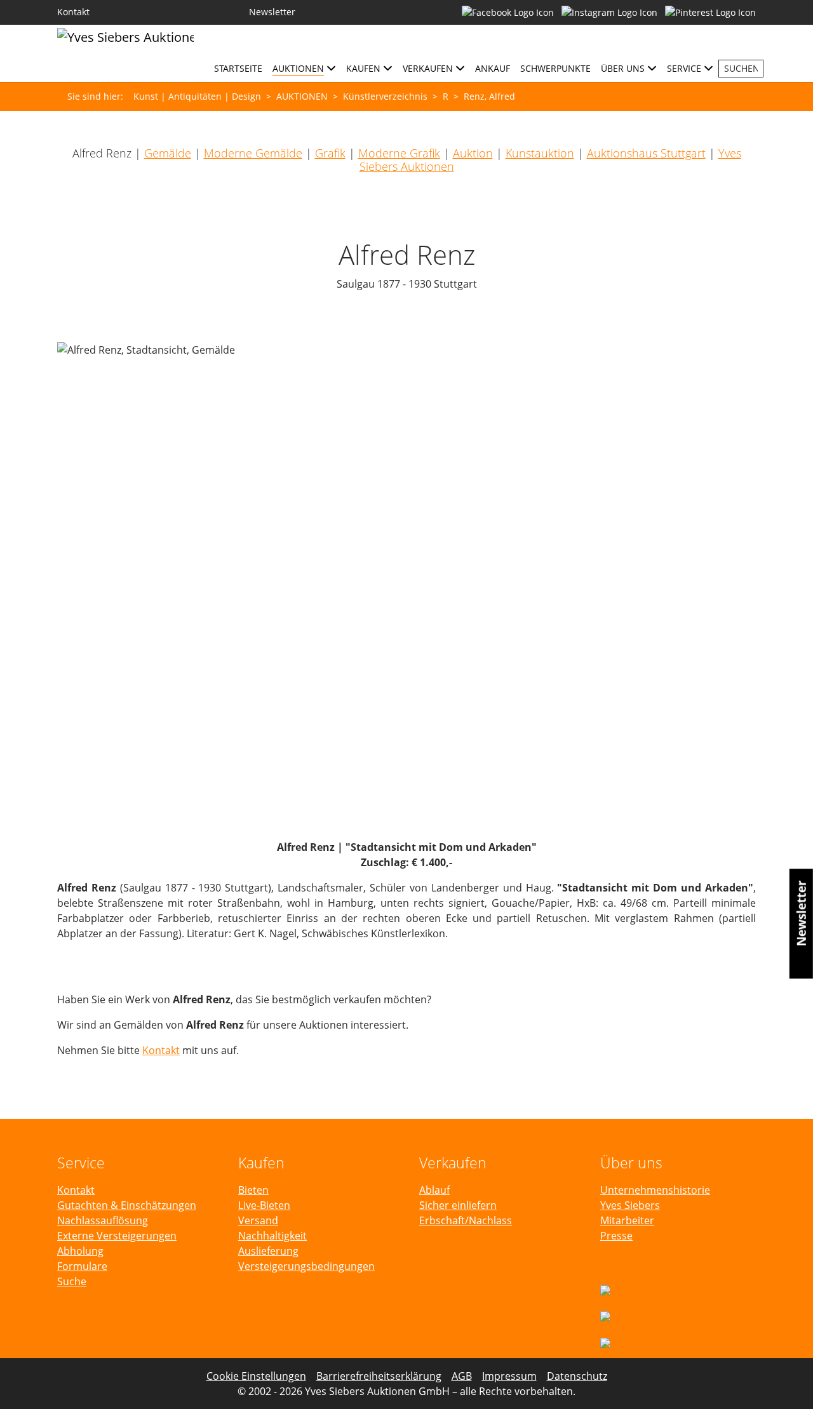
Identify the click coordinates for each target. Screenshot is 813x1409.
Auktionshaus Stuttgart (646, 153)
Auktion (473, 153)
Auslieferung (268, 1251)
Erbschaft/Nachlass (465, 1220)
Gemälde (167, 153)
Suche (71, 1281)
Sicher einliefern (458, 1205)
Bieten (253, 1190)
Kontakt (161, 1050)
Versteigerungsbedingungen (306, 1266)
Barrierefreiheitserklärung (378, 1376)
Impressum (509, 1376)
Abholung (80, 1251)
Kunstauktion (540, 153)
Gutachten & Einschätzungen (126, 1205)
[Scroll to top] (785, 1381)
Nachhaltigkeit (272, 1236)
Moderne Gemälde (253, 153)
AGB (462, 1376)
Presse (616, 1236)
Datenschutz (577, 1376)
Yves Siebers (630, 1205)
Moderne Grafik (399, 153)
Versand (258, 1220)
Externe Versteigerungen (117, 1236)
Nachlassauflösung (102, 1220)
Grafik (330, 153)
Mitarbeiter (627, 1220)
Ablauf (434, 1190)
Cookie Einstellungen (256, 1376)
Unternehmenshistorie (655, 1190)
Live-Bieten (264, 1205)
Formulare (82, 1266)
